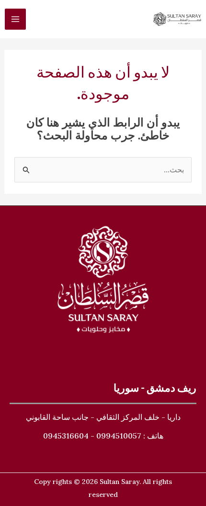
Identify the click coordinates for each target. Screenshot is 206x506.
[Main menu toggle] (15, 19)
